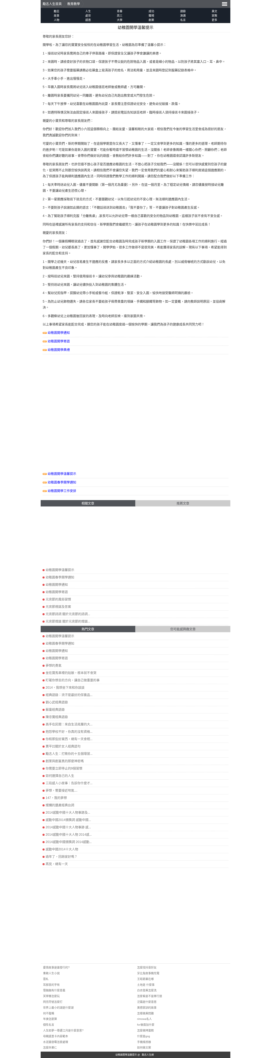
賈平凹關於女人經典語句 (63, 746)
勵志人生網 (148, 1054)
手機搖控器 (144, 1041)
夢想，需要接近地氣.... (61, 790)
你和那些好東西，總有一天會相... (69, 739)
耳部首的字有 (51, 984)
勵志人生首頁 (52, 4)
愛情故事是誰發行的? (56, 967)
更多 (214, 19)
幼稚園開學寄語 (59, 341)
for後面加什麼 (145, 1024)
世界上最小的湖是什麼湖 (58, 1007)
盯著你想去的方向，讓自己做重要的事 (73, 680)
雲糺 (46, 979)
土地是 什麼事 (146, 984)
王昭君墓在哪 (145, 979)
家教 (214, 15)
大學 (119, 19)
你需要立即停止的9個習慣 (64, 768)
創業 (151, 19)
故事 (56, 15)
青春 (119, 11)
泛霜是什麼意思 (147, 1001)
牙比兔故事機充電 (148, 973)
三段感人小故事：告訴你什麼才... (69, 783)
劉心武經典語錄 (57, 702)
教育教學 (73, 4)
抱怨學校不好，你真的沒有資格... (69, 731)
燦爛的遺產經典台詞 (60, 805)
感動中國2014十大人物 (62, 849)
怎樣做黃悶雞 (145, 1013)
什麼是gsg (143, 1036)
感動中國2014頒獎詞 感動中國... (68, 820)
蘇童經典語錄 (55, 709)
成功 (151, 11)
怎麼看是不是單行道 (149, 996)
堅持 (76, 276)
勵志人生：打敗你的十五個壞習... (69, 753)
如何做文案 (144, 1047)
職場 (151, 15)
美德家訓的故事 (147, 1007)
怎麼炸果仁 (50, 1047)
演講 (183, 15)
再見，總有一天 (57, 864)
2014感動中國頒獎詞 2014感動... (69, 842)
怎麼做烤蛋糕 (145, 1030)
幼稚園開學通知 (59, 332)
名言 (183, 19)
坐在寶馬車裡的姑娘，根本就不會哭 (71, 673)
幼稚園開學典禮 (59, 349)
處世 (88, 15)
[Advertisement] (76, 382)
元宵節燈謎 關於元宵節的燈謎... (68, 621)
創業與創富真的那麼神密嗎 (65, 761)
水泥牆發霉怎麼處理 (55, 1041)
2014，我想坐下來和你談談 (65, 687)
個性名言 (48, 1024)
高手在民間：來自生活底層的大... (69, 724)
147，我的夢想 (56, 798)
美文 (214, 11)
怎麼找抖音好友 (147, 967)
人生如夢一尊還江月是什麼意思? (63, 1030)
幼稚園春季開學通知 (62, 482)
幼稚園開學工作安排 (62, 491)
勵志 (56, 11)
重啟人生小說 (51, 973)
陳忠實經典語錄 (57, 717)
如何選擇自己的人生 (60, 775)
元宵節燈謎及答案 (58, 606)
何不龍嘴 (48, 1013)
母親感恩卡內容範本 (55, 1036)
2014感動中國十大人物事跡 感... (68, 827)
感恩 (88, 19)
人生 (88, 11)
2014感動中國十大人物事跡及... (68, 812)
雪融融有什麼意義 (54, 990)
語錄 (183, 11)
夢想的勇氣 (54, 665)
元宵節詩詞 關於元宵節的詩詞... (68, 614)
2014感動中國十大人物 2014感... (69, 834)
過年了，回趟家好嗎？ (61, 856)
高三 (119, 15)
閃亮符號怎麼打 (52, 1001)
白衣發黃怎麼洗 (147, 990)
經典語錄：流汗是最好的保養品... (69, 695)
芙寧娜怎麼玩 (51, 996)
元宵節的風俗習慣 (58, 599)
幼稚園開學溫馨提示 (62, 473)
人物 (56, 19)
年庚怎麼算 (50, 1018)
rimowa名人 (144, 1018)
